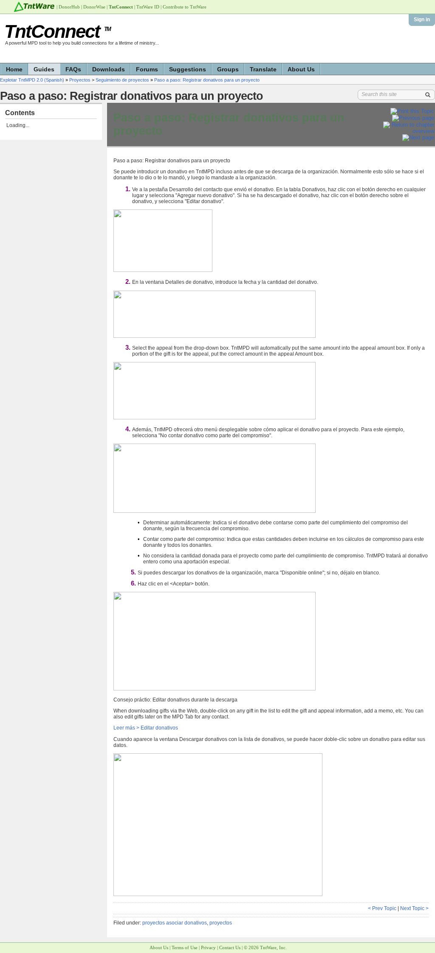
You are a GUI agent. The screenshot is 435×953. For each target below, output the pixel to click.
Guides (44, 69)
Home (14, 69)
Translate (263, 69)
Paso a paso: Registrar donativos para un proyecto (207, 79)
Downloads (108, 69)
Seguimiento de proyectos (122, 79)
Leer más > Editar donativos (145, 728)
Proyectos (79, 79)
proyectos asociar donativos (174, 923)
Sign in (422, 20)
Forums (147, 69)
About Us (301, 69)
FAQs (73, 69)
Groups (228, 69)
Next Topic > (414, 908)
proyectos (220, 923)
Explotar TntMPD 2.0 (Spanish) (32, 79)
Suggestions (187, 69)
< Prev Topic (382, 908)
